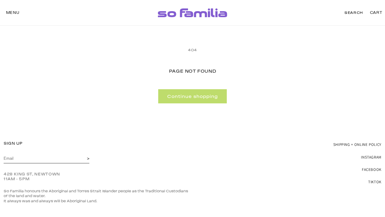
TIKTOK (374, 181)
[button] (12, 12)
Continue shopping (192, 96)
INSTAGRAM (371, 157)
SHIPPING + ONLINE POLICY (357, 144)
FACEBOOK (371, 169)
